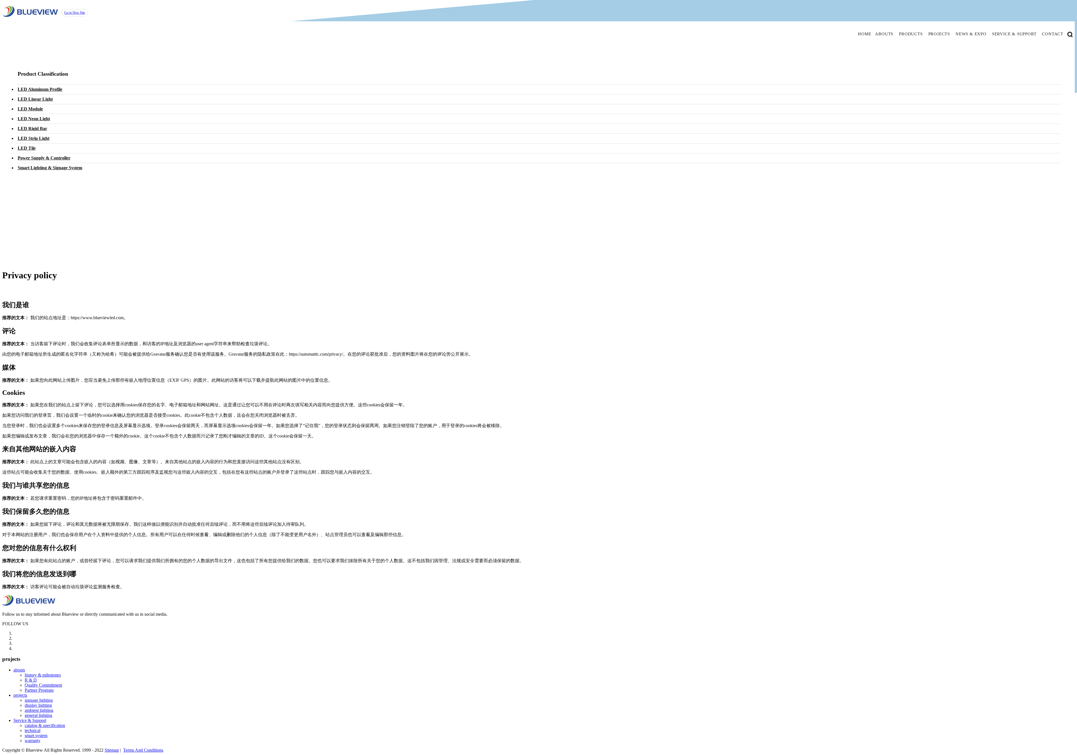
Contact (1052, 34)
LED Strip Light (33, 138)
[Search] (1070, 34)
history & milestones (43, 675)
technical (32, 730)
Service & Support (29, 720)
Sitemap (112, 750)
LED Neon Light (34, 118)
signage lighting (39, 700)
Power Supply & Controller (44, 158)
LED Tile (27, 148)
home (864, 34)
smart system (36, 735)
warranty (32, 740)
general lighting (38, 715)
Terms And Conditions (143, 750)
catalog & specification (45, 725)
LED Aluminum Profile (40, 89)
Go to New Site (74, 13)
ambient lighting (39, 710)
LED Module (30, 108)
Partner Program (39, 690)
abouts (884, 34)
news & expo (971, 34)
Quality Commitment (43, 685)
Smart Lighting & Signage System (50, 167)
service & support (1014, 34)
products (910, 34)
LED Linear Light (35, 99)
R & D (31, 680)
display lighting (38, 705)
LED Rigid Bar (32, 128)
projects (939, 34)
